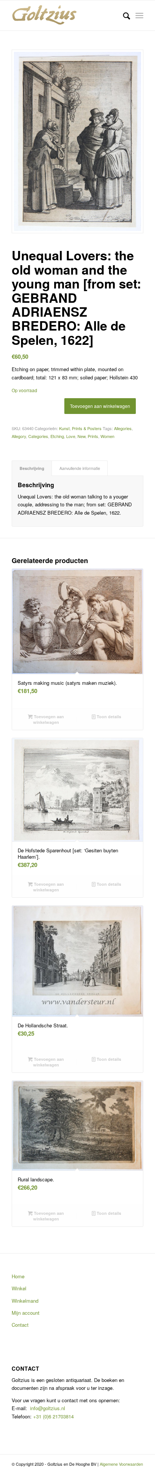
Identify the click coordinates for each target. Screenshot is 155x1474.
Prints (93, 436)
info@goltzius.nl (47, 1408)
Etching (57, 436)
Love (70, 436)
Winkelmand (25, 1300)
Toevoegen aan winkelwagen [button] (48, 719)
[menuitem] (122, 15)
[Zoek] (122, 15)
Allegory (19, 436)
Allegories (123, 428)
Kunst (64, 428)
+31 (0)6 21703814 (53, 1416)
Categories (38, 436)
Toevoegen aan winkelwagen (100, 406)
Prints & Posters (87, 428)
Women (107, 436)
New (81, 436)
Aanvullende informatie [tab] (79, 468)
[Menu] (139, 15)
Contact (20, 1324)
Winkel (19, 1288)
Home (18, 1276)
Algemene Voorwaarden (121, 1464)
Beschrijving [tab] (32, 468)
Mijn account (26, 1312)
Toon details (108, 716)
